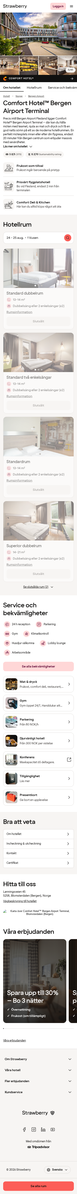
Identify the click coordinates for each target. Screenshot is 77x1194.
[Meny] (71, 6)
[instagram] (33, 1129)
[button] (38, 268)
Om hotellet (12, 87)
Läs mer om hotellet (15, 146)
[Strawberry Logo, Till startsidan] (15, 6)
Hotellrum (34, 87)
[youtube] (52, 1129)
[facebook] (24, 1129)
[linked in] (43, 1129)
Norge (19, 96)
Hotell (6, 96)
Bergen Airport (36, 96)
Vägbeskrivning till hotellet (20, 901)
